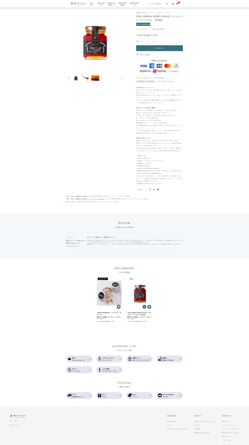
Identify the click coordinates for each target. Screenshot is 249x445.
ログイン (170, 425)
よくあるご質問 (226, 440)
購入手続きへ (160, 48)
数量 (137, 41)
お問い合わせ (226, 436)
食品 (72, 196)
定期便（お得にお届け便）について (205, 421)
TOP (67, 196)
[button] (76, 78)
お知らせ (197, 425)
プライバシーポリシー (228, 425)
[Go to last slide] (69, 78)
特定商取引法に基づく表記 (230, 432)
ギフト (73, 201)
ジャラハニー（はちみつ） (97, 199)
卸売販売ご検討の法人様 (202, 432)
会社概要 (197, 429)
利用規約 (224, 421)
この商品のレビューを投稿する (124, 227)
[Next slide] (122, 78)
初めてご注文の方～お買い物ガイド (178, 429)
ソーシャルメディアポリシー (230, 429)
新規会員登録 (171, 421)
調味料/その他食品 (81, 196)
